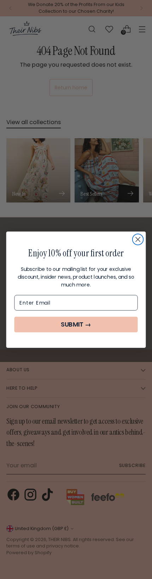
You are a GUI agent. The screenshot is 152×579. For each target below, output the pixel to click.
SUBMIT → (76, 324)
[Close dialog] (138, 239)
